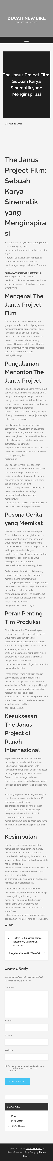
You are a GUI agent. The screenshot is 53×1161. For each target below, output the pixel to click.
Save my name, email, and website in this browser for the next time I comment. (26, 1068)
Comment (10, 987)
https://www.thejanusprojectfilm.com (23, 272)
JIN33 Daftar (17, 1121)
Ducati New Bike (26, 18)
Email (8, 1035)
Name (9, 1020)
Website (9, 1050)
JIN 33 (13, 1115)
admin (10, 925)
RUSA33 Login (18, 1126)
